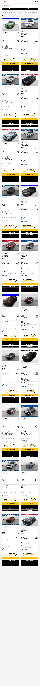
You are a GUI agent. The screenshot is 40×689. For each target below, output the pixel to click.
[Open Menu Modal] (1, 1)
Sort (11, 8)
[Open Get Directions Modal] (39, 1)
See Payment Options (10, 68)
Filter (30, 8)
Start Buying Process (10, 70)
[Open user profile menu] (35, 1)
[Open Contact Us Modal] (37, 1)
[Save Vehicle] (18, 32)
